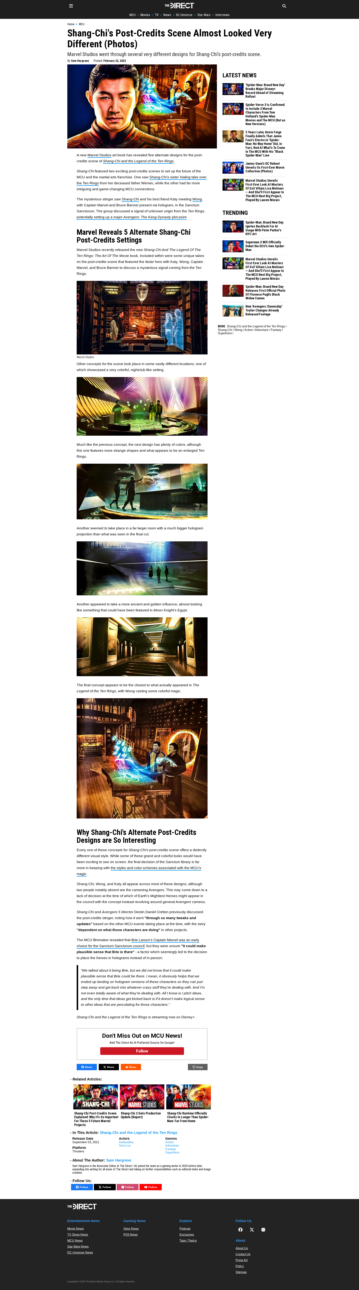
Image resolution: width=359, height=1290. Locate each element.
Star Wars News (78, 1246)
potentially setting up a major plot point (131, 217)
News (167, 15)
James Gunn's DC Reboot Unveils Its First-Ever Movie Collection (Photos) (265, 167)
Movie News (75, 1228)
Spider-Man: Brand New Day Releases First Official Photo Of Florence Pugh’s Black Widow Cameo (265, 292)
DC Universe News (80, 1252)
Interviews (222, 15)
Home (70, 24)
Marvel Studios (99, 155)
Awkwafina (126, 1142)
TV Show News (77, 1234)
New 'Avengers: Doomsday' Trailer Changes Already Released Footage (264, 310)
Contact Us (243, 1254)
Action (169, 1142)
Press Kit (242, 1260)
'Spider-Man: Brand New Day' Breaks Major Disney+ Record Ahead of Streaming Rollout (265, 90)
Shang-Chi (130, 199)
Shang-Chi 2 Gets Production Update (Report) (141, 1115)
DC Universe (184, 15)
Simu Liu (125, 1145)
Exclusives (187, 1234)
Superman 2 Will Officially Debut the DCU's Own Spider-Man (265, 246)
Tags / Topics (188, 1240)
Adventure (172, 1145)
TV (157, 15)
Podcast (185, 1228)
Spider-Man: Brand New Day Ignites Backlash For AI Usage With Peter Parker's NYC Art (264, 228)
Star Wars (204, 15)
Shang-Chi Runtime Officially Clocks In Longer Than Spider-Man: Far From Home (188, 1117)
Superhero (172, 1152)
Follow (84, 1187)
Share (88, 1067)
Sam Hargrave (80, 61)
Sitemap (241, 1272)
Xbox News (131, 1228)
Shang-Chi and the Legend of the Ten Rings (138, 1133)
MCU (132, 15)
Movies (145, 15)
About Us (242, 1248)
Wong (197, 199)
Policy (240, 1266)
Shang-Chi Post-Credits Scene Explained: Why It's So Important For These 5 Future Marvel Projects (96, 1119)
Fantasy (170, 1149)
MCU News (75, 1240)
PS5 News (130, 1234)
